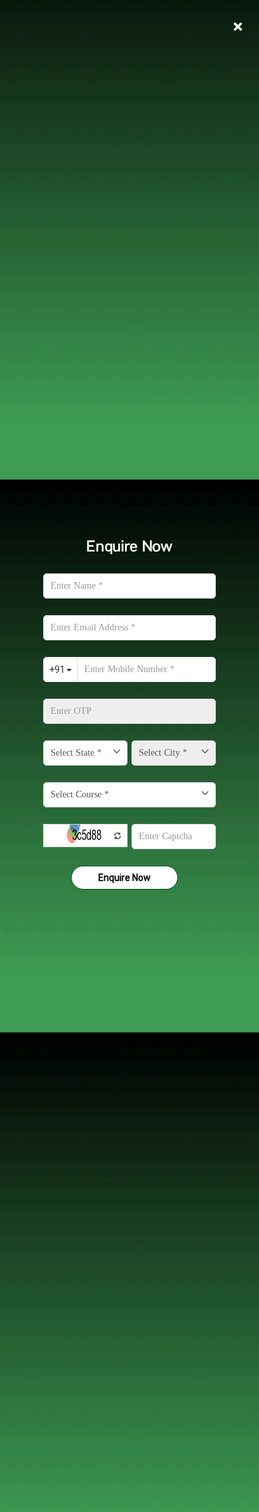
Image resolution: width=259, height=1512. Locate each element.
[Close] (238, 26)
